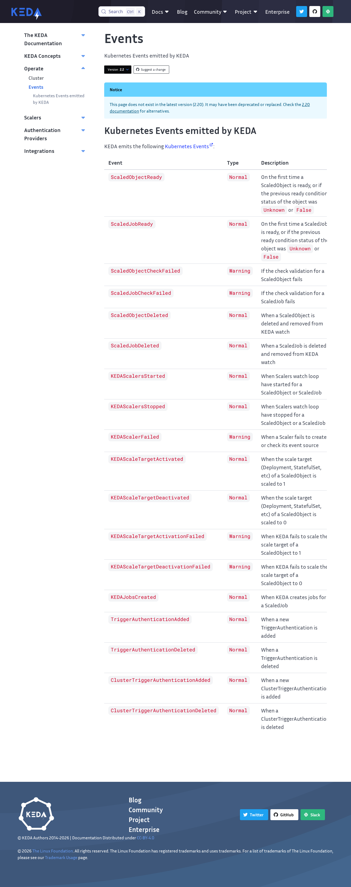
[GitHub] (314, 11)
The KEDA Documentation (43, 39)
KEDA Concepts (42, 55)
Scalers (32, 117)
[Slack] (327, 11)
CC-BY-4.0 (145, 837)
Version (116, 69)
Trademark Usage (61, 857)
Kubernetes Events (187, 146)
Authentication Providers (42, 134)
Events (36, 87)
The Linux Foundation (52, 851)
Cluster (36, 78)
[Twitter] (301, 11)
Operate (33, 68)
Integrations (39, 150)
